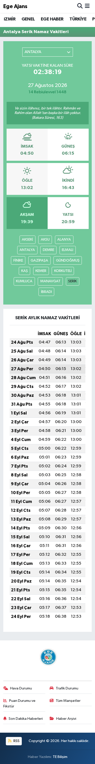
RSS (16, 741)
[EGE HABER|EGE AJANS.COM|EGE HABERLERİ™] (48, 657)
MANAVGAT (50, 281)
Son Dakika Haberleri (26, 719)
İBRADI (46, 292)
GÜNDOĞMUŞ (68, 260)
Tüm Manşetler (68, 701)
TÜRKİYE (77, 19)
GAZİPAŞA (39, 260)
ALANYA (64, 239)
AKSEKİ (27, 239)
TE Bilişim (60, 757)
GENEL (28, 19)
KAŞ (24, 271)
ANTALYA (27, 250)
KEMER (40, 271)
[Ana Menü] (87, 6)
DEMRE (48, 250)
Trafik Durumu (67, 688)
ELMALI (67, 250)
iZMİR (9, 19)
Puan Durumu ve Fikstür (19, 703)
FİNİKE (18, 260)
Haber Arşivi (66, 719)
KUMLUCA (24, 281)
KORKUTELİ (63, 271)
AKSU (45, 239)
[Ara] (80, 6)
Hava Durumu (21, 688)
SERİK (72, 281)
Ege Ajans (15, 6)
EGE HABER (52, 19)
